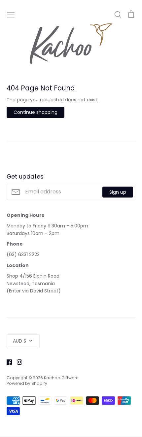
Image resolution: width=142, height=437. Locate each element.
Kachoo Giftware (61, 378)
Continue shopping (35, 112)
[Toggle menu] (11, 14)
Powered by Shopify (27, 383)
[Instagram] (17, 361)
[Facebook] (7, 361)
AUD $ (19, 341)
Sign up (117, 191)
